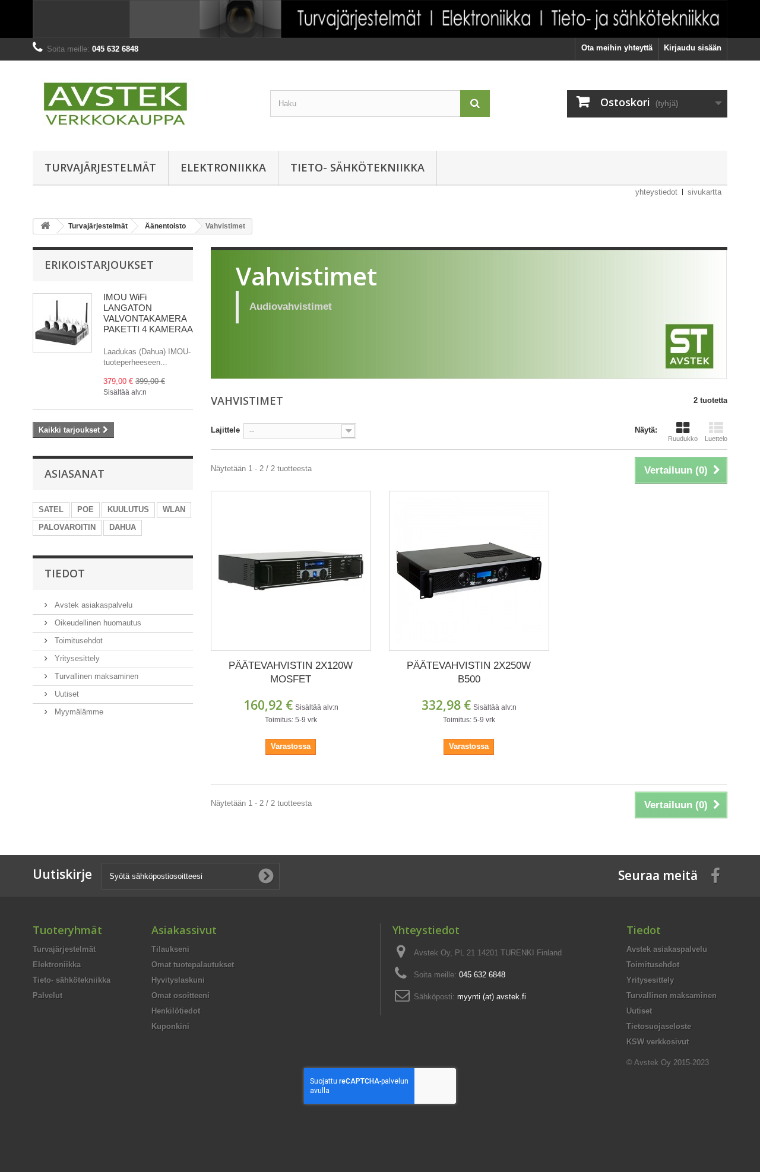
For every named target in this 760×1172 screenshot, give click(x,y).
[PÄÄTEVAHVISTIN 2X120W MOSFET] (291, 571)
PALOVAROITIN (67, 527)
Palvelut (47, 995)
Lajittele (225, 429)
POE (85, 509)
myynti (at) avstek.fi (491, 996)
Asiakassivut (184, 930)
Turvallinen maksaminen (95, 676)
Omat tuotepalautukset (192, 964)
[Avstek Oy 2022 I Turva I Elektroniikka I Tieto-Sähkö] (380, 19)
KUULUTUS (128, 509)
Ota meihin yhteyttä (617, 47)
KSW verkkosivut (657, 1041)
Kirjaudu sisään (692, 47)
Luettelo (716, 438)
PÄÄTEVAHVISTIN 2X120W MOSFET (291, 672)
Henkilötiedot (175, 1010)
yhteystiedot (656, 192)
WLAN (174, 509)
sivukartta (704, 192)
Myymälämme (77, 711)
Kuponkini (170, 1026)
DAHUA (122, 527)
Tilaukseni (170, 949)
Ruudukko (683, 438)
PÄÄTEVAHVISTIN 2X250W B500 (469, 672)
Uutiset (65, 694)
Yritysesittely (76, 658)
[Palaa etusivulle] (45, 226)
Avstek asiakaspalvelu (92, 605)
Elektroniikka (223, 167)
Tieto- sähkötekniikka (357, 167)
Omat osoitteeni (180, 995)
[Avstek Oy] (142, 102)
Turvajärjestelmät (100, 167)
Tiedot (65, 573)
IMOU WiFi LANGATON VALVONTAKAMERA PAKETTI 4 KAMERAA (148, 313)
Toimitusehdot (77, 640)
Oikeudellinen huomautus (96, 622)
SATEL (51, 509)
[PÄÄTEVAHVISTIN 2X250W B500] (469, 571)
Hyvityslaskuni (178, 980)
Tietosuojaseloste (658, 1026)
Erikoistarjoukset (99, 265)
